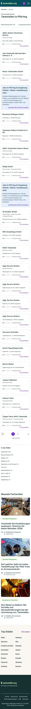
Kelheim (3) (4, 458)
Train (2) (4, 467)
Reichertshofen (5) (7, 455)
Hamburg (19, 637)
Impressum (25, 699)
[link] (15, 39)
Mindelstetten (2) (6, 470)
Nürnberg (19, 662)
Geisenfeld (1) (5, 476)
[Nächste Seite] (28, 434)
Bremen (3, 658)
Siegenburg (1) (6, 479)
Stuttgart (18, 646)
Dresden (18, 658)
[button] (24, 3)
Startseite (4, 9)
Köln (17, 641)
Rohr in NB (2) (5, 473)
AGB (19, 699)
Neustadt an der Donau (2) (10, 464)
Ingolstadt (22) (6, 452)
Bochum (18, 666)
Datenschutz (14, 696)
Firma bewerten (24, 46)
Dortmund (4, 654)
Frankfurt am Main (7, 646)
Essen (18, 654)
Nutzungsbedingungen (10, 699)
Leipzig (18, 650)
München (4, 641)
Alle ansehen (25, 632)
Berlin (3, 637)
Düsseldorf (4, 650)
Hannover (4, 662)
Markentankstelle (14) (8, 24)
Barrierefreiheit (23, 696)
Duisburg (4, 666)
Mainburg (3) (5, 461)
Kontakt (7, 696)
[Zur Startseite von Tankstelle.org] (9, 3)
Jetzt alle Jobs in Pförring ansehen (18, 107)
